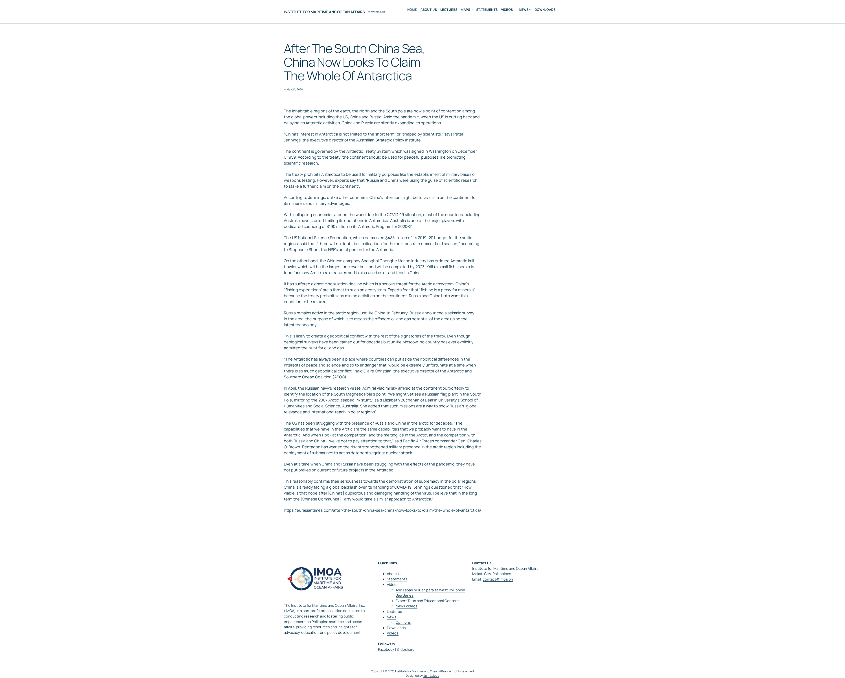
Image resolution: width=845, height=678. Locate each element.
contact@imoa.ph (498, 579)
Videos (393, 584)
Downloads (396, 627)
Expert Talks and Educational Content (427, 600)
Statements (397, 579)
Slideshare (406, 649)
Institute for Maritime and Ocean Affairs (324, 11)
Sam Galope (431, 676)
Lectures (394, 611)
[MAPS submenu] (472, 10)
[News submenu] (530, 10)
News (391, 617)
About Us (394, 573)
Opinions (403, 622)
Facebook (386, 649)
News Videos (406, 606)
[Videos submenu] (515, 10)
